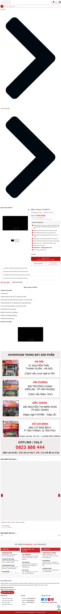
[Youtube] (49, 599)
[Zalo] (58, 606)
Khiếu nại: (28, 602)
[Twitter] (45, 599)
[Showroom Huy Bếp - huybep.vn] (5, 2)
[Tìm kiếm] (5, 6)
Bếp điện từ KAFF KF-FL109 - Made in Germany (13, 522)
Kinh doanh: (28, 598)
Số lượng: (33, 254)
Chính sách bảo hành (7, 604)
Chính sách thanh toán (7, 598)
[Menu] (2, 6)
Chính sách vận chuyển (7, 600)
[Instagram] (52, 599)
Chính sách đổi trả (6, 602)
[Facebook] (42, 599)
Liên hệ (24, 604)
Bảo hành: (28, 600)
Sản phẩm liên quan (8, 459)
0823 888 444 (9, 587)
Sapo (44, 612)
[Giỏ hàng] (59, 3)
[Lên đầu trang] (58, 602)
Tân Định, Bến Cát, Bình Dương (51, 570)
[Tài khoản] (56, 3)
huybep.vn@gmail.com (10, 589)
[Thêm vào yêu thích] (29, 209)
